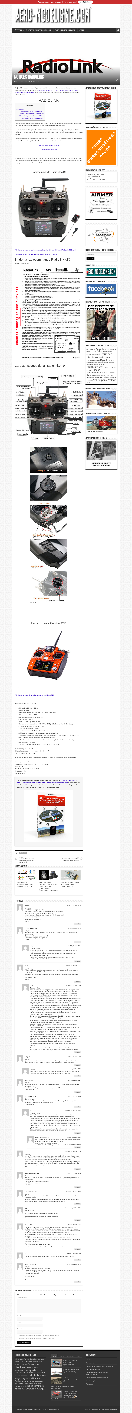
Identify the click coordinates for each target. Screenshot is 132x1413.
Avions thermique (102, 349)
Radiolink (23, 852)
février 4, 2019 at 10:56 (74, 1056)
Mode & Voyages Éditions (109, 1409)
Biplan (111, 349)
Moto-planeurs (91, 364)
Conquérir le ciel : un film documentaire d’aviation (70, 859)
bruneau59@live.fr (34, 919)
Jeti (96, 360)
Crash (94, 351)
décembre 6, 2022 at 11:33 (73, 1191)
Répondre (77, 923)
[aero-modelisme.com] (53, 15)
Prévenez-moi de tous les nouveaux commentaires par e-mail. (39, 1335)
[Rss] (86, 1409)
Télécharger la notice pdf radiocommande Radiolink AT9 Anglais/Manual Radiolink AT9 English (45, 250)
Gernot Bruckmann (93, 354)
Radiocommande (26, 73)
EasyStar (107, 351)
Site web (19, 1329)
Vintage (112, 377)
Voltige (112, 380)
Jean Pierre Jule (30, 1264)
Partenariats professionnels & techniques (99, 1366)
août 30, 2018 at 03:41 (74, 928)
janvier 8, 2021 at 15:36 (74, 1137)
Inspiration (91, 360)
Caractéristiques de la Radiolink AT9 (30, 116)
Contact (88, 1360)
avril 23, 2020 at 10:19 (74, 1080)
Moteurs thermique (109, 362)
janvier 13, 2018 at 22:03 (74, 905)
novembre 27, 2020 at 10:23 (73, 1151)
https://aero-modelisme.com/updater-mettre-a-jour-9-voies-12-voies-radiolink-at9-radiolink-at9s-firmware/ (52, 958)
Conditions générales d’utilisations (97, 1377)
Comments (70, 1356)
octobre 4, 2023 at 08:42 (74, 1253)
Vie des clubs (101, 377)
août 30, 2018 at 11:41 (74, 946)
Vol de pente (100, 380)
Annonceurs (90, 1363)
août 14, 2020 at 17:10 (74, 1096)
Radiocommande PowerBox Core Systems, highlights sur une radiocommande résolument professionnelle (48, 886)
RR (111, 373)
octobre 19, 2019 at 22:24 (73, 1069)
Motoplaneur (100, 364)
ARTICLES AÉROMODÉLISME (65, 30)
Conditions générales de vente (96, 1381)
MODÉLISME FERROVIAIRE (96, 179)
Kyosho (104, 360)
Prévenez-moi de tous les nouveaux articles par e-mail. (37, 1338)
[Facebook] (87, 1409)
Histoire (91, 357)
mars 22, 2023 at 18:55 (74, 1224)
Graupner (105, 354)
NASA (101, 367)
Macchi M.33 (95, 362)
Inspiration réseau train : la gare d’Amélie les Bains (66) (71, 1379)
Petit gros (113, 367)
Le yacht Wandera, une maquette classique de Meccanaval (26, 860)
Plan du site (90, 1384)
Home (17, 73)
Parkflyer (106, 367)
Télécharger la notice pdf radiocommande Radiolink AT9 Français (36, 254)
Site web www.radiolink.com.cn (49, 145)
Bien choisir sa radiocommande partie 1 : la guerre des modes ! (26, 884)
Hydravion (100, 357)
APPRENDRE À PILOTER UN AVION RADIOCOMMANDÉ (33, 30)
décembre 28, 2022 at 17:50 (73, 1208)
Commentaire (22, 1297)
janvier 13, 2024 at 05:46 (74, 1264)
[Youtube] (90, 1409)
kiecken (27, 905)
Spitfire (98, 375)
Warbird (88, 382)
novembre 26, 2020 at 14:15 (73, 1110)
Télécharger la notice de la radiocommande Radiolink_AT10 (34, 695)
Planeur (95, 369)
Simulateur (91, 375)
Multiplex (92, 366)
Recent (54, 1356)
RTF (113, 373)
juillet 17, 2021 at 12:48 (74, 1173)
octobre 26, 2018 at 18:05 (73, 965)
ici (26, 785)
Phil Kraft (89, 370)
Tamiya (102, 375)
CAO (114, 349)
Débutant (101, 351)
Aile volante (91, 349)
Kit (99, 360)
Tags (78, 1356)
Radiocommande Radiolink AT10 (31, 118)
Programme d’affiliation (93, 1369)
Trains (107, 375)
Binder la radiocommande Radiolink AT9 (31, 113)
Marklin (101, 362)
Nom (19, 1316)
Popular (61, 1356)
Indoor (108, 357)
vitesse (90, 380)
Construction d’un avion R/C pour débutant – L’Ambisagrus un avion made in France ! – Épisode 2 (65, 1395)
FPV (112, 351)
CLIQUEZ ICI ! (85, 2)
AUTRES (81, 30)
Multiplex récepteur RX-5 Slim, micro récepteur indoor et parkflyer (70, 884)
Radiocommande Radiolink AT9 (31, 111)
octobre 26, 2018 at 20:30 (73, 985)
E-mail (19, 1322)
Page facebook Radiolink (49, 149)
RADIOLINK (20, 109)
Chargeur (89, 351)
